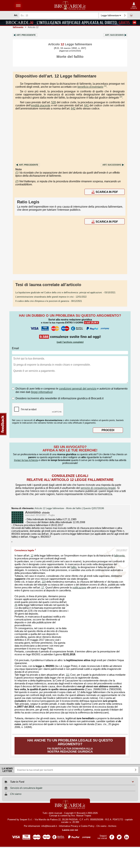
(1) (105, 86)
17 (42, 587)
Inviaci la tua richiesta (26, 460)
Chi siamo (101, 826)
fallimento (119, 555)
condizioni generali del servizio (77, 388)
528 (53, 102)
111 (67, 674)
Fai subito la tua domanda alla (70, 745)
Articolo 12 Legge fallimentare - (58, 508)
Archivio (112, 826)
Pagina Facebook (111, 836)
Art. (26, 35)
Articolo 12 (33, 27)
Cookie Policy (87, 826)
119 (44, 581)
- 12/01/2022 (51, 296)
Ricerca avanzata (131, 15)
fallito (73, 567)
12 (32, 555)
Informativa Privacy (68, 826)
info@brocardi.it (49, 826)
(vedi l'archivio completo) (70, 342)
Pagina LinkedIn (126, 836)
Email (15, 348)
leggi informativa (42, 392)
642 (73, 108)
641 (86, 105)
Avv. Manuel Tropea (81, 815)
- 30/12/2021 (48, 301)
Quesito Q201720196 (93, 508)
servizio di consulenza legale (98, 488)
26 (16, 605)
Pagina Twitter (119, 836)
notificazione (79, 587)
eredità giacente (40, 105)
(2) (121, 97)
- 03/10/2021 (65, 292)
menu (18, 5)
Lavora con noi (70, 830)
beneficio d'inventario (90, 86)
